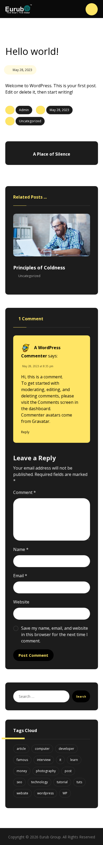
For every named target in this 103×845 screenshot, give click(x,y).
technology (39, 782)
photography (46, 771)
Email (20, 576)
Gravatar (40, 421)
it (60, 760)
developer (66, 748)
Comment (24, 492)
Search (81, 696)
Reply (25, 432)
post (68, 771)
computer (42, 748)
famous (22, 760)
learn (74, 760)
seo (19, 782)
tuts (79, 782)
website (22, 793)
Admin (24, 110)
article (21, 748)
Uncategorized (30, 121)
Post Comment (33, 655)
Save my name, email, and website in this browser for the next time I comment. (54, 634)
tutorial (62, 782)
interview (43, 760)
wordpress (45, 793)
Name (21, 549)
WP (65, 793)
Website (21, 602)
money (22, 771)
